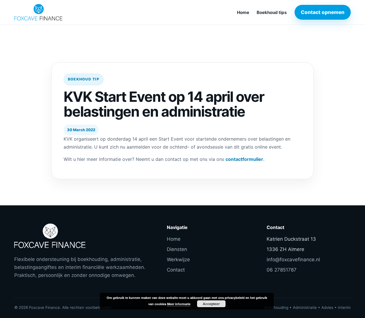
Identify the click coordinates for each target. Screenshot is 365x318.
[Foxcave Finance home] (52, 12)
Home (243, 12)
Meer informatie (178, 304)
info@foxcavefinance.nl (293, 259)
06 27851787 (282, 270)
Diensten (177, 249)
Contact (176, 270)
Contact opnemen (322, 12)
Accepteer (211, 303)
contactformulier (244, 159)
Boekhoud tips (272, 12)
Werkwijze (178, 259)
